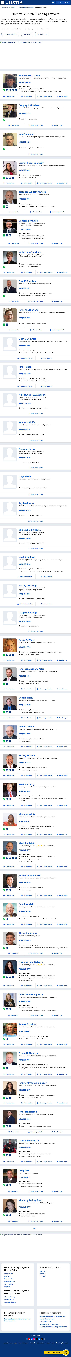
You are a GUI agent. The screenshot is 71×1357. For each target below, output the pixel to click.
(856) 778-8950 (24, 940)
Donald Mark (26, 697)
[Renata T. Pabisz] (10, 1030)
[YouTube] (29, 1339)
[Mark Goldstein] (10, 848)
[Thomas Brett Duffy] (10, 81)
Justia (3, 7)
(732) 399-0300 (24, 229)
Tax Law (42, 1276)
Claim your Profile (46, 1321)
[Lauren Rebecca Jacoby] (10, 168)
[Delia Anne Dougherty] (10, 1000)
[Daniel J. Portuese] (10, 226)
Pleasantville (8, 1279)
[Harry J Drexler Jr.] (10, 591)
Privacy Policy (50, 1343)
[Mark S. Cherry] (10, 790)
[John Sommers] (10, 139)
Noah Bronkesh (27, 557)
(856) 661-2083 (24, 1001)
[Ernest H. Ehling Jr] (10, 1058)
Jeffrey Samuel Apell (30, 875)
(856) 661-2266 (24, 911)
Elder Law (43, 1271)
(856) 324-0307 (24, 791)
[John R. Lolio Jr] (10, 732)
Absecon (7, 1276)
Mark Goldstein (27, 842)
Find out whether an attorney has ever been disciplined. (17, 1320)
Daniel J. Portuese (28, 220)
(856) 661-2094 (24, 734)
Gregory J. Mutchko (29, 105)
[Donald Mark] (10, 703)
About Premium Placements (49, 1324)
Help (31, 1343)
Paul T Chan (25, 366)
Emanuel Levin (27, 448)
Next (35, 1229)
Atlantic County (9, 1297)
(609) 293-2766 (24, 882)
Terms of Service (39, 1343)
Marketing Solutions (62, 1343)
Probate (42, 1274)
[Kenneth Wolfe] (10, 428)
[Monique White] (10, 819)
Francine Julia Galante (31, 961)
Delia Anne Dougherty (31, 994)
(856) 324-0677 (24, 1031)
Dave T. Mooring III (29, 1140)
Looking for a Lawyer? (53, 1352)
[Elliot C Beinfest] (10, 344)
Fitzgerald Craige (28, 612)
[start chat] (66, 1352)
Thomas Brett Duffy (29, 75)
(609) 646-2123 (24, 113)
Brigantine (7, 1287)
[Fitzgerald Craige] (10, 618)
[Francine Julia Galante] (10, 967)
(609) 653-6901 (24, 345)
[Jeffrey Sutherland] (10, 315)
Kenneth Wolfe (27, 422)
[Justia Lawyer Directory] (14, 2)
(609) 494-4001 (24, 594)
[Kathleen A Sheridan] (10, 257)
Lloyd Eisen (25, 476)
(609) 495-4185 (24, 564)
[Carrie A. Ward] (10, 645)
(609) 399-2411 (24, 288)
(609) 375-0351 (24, 170)
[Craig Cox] (10, 1176)
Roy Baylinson (26, 503)
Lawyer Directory (10, 7)
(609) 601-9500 (24, 538)
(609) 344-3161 (24, 429)
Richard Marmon (28, 933)
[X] (42, 1339)
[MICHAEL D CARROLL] (10, 535)
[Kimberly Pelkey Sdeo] (10, 1206)
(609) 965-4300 (24, 621)
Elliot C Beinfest (27, 338)
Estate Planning (21, 7)
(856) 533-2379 (24, 1090)
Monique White (27, 814)
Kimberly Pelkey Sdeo (30, 1200)
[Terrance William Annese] (10, 197)
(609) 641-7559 (24, 510)
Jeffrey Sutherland (29, 309)
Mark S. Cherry (27, 784)
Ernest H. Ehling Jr (28, 1053)
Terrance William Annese (32, 191)
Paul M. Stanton (27, 281)
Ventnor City (8, 1284)
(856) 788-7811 (24, 821)
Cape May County (10, 1302)
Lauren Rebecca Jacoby (31, 162)
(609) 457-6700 (24, 82)
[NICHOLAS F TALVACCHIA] (10, 400)
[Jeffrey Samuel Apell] (10, 881)
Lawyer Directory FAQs (47, 1319)
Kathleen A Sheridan (30, 252)
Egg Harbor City (9, 1281)
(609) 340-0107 (24, 457)
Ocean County (9, 1299)
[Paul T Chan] (10, 372)
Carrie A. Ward (26, 639)
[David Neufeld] (10, 910)
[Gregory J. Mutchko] (10, 110)
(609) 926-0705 (24, 318)
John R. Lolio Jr (26, 726)
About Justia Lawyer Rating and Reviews (53, 1327)
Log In (59, 2)
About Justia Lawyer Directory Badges (52, 1316)
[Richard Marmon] (10, 938)
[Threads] (37, 1339)
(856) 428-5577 (24, 762)
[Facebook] (32, 1339)
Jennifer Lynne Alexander (32, 1082)
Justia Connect (7, 1343)
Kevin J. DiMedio (27, 755)
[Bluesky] (39, 1339)
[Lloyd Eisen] (10, 482)
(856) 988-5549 (24, 1119)
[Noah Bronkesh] (10, 563)
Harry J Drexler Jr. (28, 585)
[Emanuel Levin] (10, 454)
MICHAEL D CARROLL (30, 529)
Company (25, 1343)
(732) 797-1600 (24, 676)
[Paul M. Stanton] (10, 286)
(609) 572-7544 (24, 403)
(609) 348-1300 (24, 374)
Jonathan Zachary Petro (31, 668)
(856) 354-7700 (24, 647)
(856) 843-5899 (24, 1147)
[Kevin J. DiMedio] (10, 761)
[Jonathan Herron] (10, 1117)
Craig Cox (24, 1170)
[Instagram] (34, 1339)
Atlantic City (8, 1274)
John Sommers (26, 134)
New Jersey (30, 7)
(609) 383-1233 (24, 142)
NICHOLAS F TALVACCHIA (32, 394)
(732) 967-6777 (24, 850)
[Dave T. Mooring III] (10, 1146)
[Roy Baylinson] (10, 508)
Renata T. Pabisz (27, 1024)
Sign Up (66, 2)
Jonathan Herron (28, 1111)
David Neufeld (26, 904)
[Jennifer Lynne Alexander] (10, 1088)
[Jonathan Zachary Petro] (10, 674)
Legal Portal (17, 1343)
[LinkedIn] (27, 1339)
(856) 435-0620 (24, 705)
